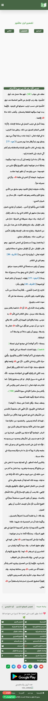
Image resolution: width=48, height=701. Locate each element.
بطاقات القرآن (18, 631)
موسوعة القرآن (18, 651)
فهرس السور (18, 622)
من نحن (30, 693)
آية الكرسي (9, 606)
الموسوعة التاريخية (39, 626)
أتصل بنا (21, 693)
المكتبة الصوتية (17, 626)
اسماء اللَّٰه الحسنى (39, 641)
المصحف (20, 646)
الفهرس (24, 31)
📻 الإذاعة (7, 693)
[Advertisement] (24, 59)
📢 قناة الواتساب (9, 697)
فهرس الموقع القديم (24, 606)
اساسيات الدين (41, 655)
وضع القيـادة (41, 660)
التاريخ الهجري (18, 636)
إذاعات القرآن (41, 651)
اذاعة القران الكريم (39, 646)
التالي (9, 31)
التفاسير (43, 636)
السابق (38, 31)
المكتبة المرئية (41, 631)
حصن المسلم (18, 641)
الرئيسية (43, 622)
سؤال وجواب (18, 655)
